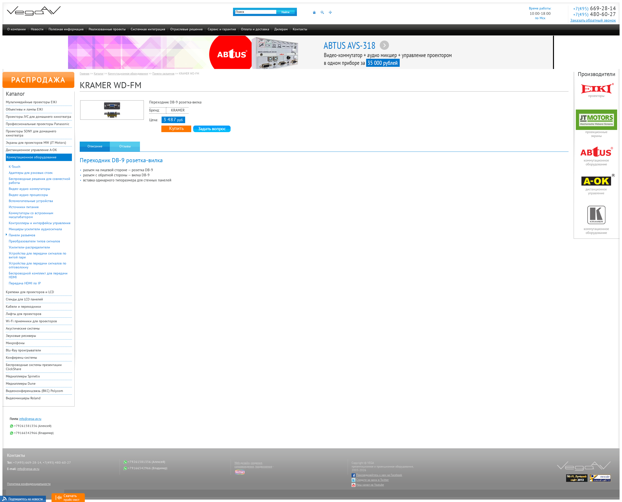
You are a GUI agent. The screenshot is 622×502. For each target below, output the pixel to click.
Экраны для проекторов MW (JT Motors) (36, 143)
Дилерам (281, 29)
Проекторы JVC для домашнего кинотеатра (38, 117)
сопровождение (244, 467)
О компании (16, 29)
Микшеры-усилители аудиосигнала (35, 229)
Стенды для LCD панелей (24, 300)
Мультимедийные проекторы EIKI (31, 102)
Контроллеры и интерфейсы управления (39, 223)
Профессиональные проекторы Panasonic (37, 124)
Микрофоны (15, 343)
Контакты (300, 29)
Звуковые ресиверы (21, 336)
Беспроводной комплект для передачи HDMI (38, 276)
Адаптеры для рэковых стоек (31, 173)
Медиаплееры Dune (20, 384)
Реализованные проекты (107, 29)
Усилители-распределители (29, 248)
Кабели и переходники (23, 307)
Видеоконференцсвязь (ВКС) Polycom (34, 391)
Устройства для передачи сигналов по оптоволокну (37, 266)
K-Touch (14, 167)
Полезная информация (66, 29)
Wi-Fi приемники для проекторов (31, 321)
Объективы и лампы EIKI (24, 110)
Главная (84, 74)
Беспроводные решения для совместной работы (39, 181)
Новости (37, 29)
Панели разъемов (22, 235)
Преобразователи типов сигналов (34, 241)
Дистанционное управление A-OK (31, 150)
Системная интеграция (148, 29)
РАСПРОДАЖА (38, 80)
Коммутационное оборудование (31, 157)
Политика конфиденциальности (29, 484)
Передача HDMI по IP (25, 283)
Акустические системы (23, 329)
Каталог (99, 74)
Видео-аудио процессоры (28, 195)
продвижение (263, 467)
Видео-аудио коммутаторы (29, 189)
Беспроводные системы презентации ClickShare (34, 367)
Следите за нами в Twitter (372, 480)
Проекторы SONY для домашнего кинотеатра (31, 133)
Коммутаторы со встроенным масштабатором (31, 215)
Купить (176, 129)
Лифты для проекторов (23, 314)
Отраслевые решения (186, 29)
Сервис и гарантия (222, 29)
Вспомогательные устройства (31, 201)
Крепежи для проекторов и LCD (30, 292)
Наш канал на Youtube (370, 485)
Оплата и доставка (255, 29)
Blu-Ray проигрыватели (23, 351)
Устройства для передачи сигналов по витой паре (37, 256)
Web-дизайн (242, 463)
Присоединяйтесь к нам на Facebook (379, 475)
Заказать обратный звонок (593, 20)
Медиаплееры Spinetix (23, 376)
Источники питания (24, 207)
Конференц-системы (21, 358)
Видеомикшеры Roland (23, 398)
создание (256, 463)
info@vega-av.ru (30, 419)
